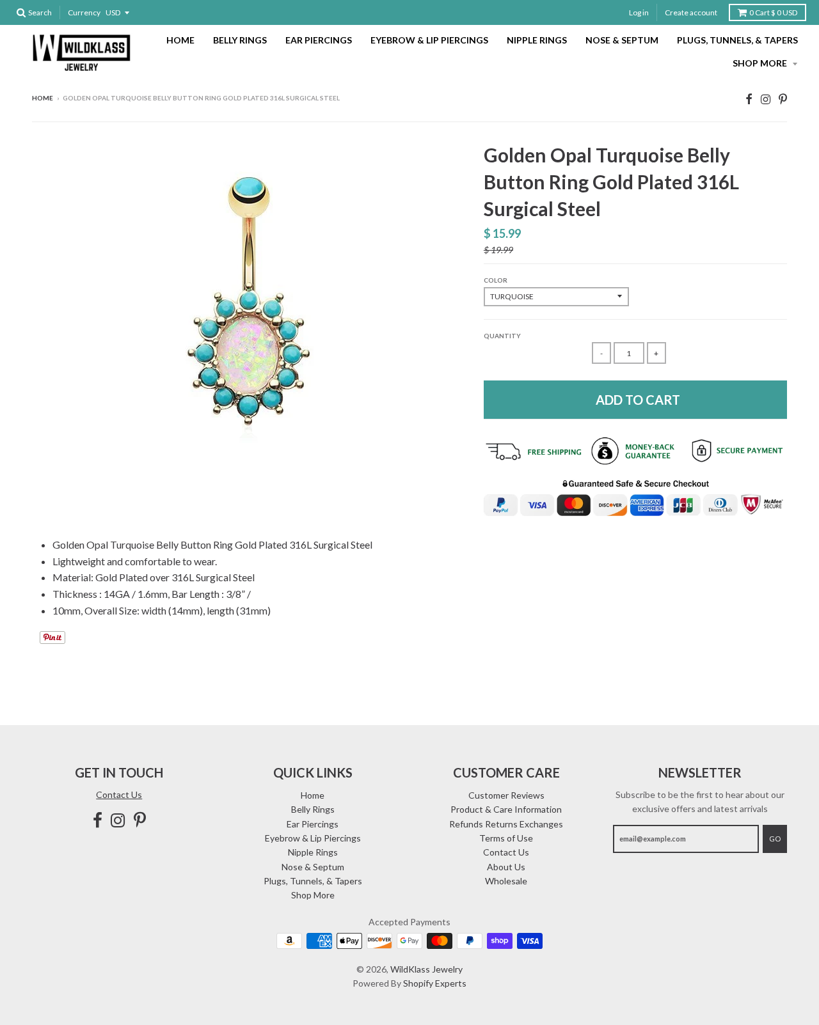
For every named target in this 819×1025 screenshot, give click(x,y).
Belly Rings (240, 40)
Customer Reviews (506, 795)
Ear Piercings (318, 40)
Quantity (502, 336)
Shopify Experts (434, 983)
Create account (691, 12)
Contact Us (119, 794)
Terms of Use (506, 838)
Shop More (761, 63)
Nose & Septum (621, 40)
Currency (84, 12)
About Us (506, 866)
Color (495, 280)
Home (180, 40)
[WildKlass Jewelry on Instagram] (765, 99)
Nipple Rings (537, 40)
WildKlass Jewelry (426, 969)
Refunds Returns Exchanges (506, 823)
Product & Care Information (506, 809)
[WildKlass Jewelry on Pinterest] (783, 99)
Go (775, 838)
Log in (639, 12)
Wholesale (506, 880)
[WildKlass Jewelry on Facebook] (748, 99)
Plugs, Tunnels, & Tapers (737, 40)
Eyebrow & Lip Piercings (429, 40)
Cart (773, 12)
